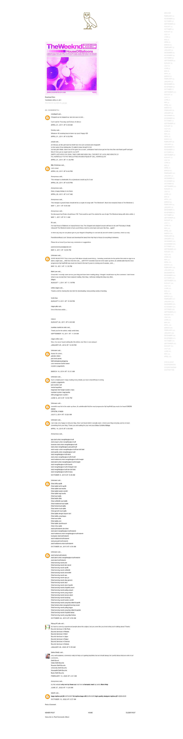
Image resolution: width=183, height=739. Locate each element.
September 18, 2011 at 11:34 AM (65, 333)
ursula (53, 141)
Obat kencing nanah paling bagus (62, 607)
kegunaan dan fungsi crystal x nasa (62, 390)
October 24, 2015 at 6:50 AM (63, 546)
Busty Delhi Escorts (57, 673)
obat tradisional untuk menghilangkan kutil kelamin (67, 533)
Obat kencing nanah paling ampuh (62, 590)
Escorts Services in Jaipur (59, 636)
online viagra (55, 288)
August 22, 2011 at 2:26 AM (63, 322)
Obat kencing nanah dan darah (61, 565)
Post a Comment (50, 704)
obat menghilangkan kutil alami (61, 454)
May (165, 39)
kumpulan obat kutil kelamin (60, 536)
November (168, 18)
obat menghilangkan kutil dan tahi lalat (63, 469)
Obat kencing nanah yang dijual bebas (63, 615)
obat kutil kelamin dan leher (60, 528)
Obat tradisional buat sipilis (59, 503)
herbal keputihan (56, 387)
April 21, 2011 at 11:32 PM (62, 159)
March (167, 45)
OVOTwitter (169, 370)
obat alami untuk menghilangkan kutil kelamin (65, 557)
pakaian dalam (55, 356)
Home (90, 712)
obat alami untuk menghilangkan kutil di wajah (65, 462)
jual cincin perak (56, 358)
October (168, 21)
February (168, 16)
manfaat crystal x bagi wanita (60, 392)
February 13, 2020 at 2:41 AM (64, 676)
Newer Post (50, 712)
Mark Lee (54, 271)
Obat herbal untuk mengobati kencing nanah (65, 605)
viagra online (55, 339)
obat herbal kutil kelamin (59, 555)
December (168, 52)
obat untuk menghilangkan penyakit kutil (64, 447)
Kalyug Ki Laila (55, 623)
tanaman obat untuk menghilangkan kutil (64, 444)
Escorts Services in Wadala (60, 631)
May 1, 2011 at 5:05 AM (60, 206)
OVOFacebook (170, 364)
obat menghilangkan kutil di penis (61, 464)
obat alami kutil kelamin (58, 560)
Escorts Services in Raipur (59, 639)
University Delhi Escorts (59, 668)
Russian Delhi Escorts (58, 665)
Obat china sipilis (56, 526)
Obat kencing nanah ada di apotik (62, 585)
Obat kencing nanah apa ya (60, 577)
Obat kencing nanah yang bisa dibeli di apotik (65, 602)
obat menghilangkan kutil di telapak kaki (64, 467)
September (168, 24)
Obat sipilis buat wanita (58, 488)
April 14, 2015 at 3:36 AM (62, 428)
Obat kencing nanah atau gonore (61, 580)
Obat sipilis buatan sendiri (59, 491)
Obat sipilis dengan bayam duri (61, 513)
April (166, 42)
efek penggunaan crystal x (59, 395)
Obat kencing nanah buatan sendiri (62, 600)
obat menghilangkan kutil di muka (61, 472)
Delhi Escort (55, 660)
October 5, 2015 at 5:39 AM (63, 475)
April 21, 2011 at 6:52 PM (62, 136)
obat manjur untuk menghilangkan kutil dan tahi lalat (67, 449)
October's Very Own (11, 17)
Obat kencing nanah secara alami (62, 595)
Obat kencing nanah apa (59, 575)
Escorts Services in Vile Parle (60, 629)
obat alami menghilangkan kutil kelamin (63, 531)
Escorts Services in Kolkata (60, 644)
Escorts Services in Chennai (60, 641)
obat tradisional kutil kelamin (60, 538)
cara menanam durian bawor (60, 363)
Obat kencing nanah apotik (59, 567)
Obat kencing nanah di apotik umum (62, 587)
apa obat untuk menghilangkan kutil (62, 439)
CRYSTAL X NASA (57, 411)
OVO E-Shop (169, 362)
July (166, 34)
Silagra (53, 279)
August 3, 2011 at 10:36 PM (63, 301)
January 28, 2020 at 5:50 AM (63, 647)
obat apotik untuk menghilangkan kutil (63, 452)
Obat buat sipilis (56, 496)
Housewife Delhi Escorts (59, 670)
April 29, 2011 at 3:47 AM (62, 194)
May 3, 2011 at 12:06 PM (61, 250)
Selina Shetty (55, 652)
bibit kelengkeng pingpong (59, 361)
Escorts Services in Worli (59, 634)
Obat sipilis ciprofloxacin (59, 523)
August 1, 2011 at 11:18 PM (63, 282)
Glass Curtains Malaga (102, 425)
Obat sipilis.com (56, 521)
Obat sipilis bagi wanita (58, 493)
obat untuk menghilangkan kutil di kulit (63, 457)
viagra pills (54, 306)
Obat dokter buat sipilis (58, 508)
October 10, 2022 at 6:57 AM (63, 699)
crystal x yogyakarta (57, 366)
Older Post (130, 712)
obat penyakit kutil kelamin (59, 541)
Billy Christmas (56, 165)
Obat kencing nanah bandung (60, 597)
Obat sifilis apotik (56, 483)
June (166, 37)
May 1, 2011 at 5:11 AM (60, 217)
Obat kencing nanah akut (59, 582)
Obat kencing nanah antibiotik (60, 570)
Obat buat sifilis (56, 518)
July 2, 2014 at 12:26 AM (61, 414)
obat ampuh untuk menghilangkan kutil (63, 442)
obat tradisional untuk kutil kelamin (62, 543)
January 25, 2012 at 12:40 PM (64, 345)
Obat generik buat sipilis (59, 511)
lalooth (53, 693)
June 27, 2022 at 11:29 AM (62, 687)
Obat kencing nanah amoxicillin (61, 572)
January (167, 50)
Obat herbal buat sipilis (58, 506)
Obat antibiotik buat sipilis (59, 501)
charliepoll (54, 114)
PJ (52, 222)
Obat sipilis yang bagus (58, 516)
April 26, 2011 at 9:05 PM (62, 182)
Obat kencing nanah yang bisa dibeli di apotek (66, 610)
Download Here (50, 97)
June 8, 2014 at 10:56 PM (61, 398)
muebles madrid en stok (59, 327)
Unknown (54, 255)
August (167, 26)
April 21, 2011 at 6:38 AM (62, 125)
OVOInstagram (170, 367)
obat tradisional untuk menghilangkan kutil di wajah (67, 459)
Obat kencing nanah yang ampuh (62, 592)
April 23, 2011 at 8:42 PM (62, 171)
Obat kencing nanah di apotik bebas (62, 612)
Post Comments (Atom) (61, 717)
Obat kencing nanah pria (59, 562)
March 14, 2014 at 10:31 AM (63, 371)
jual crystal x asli (56, 385)
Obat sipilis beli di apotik (58, 486)
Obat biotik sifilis (56, 498)
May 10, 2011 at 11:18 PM (61, 266)
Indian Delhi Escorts (57, 663)
